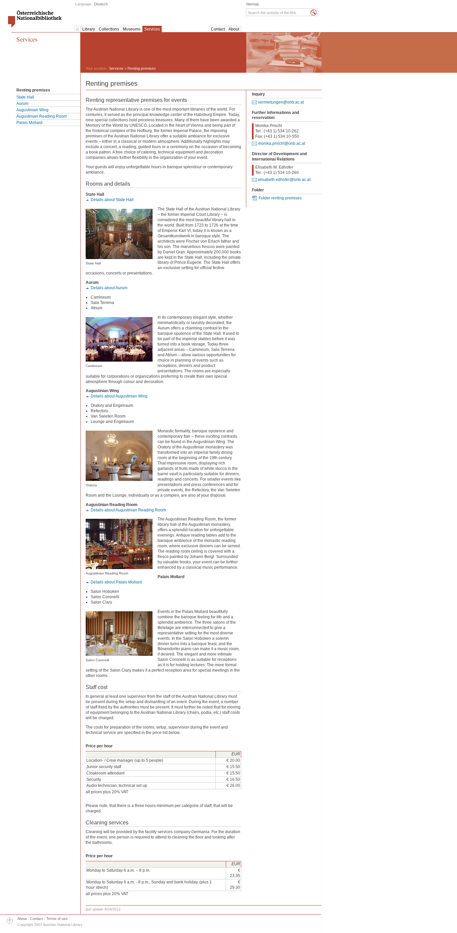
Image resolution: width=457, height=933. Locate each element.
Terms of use (57, 919)
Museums (132, 29)
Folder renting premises (280, 198)
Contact (218, 29)
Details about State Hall (112, 199)
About (234, 29)
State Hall (25, 97)
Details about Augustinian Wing (119, 396)
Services (152, 29)
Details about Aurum (109, 288)
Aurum (22, 103)
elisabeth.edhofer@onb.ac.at (284, 179)
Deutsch (101, 4)
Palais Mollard (29, 122)
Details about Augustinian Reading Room (128, 510)
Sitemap (252, 4)
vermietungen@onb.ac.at (281, 102)
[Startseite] (77, 29)
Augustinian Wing (32, 110)
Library (88, 29)
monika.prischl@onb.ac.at (281, 143)
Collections (109, 29)
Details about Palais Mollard (116, 582)
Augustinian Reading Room (41, 116)
